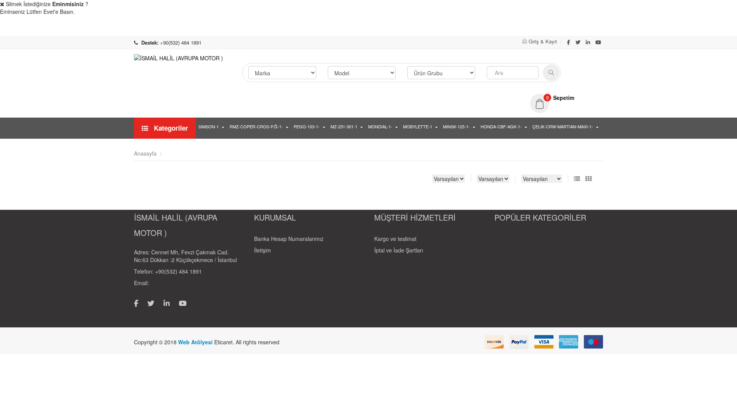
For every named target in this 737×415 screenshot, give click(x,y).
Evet (666, 27)
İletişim (262, 250)
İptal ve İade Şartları (398, 250)
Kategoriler (170, 128)
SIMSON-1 (208, 126)
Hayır (713, 27)
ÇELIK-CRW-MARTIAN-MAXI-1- (562, 126)
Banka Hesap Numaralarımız (289, 238)
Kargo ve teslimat (395, 238)
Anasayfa (145, 153)
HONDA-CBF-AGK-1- (501, 126)
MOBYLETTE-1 (417, 126)
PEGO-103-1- (307, 126)
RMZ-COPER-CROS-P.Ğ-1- (256, 126)
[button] (566, 97)
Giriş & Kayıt (543, 41)
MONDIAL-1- (380, 126)
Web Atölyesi (196, 342)
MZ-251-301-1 (343, 126)
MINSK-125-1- (456, 126)
